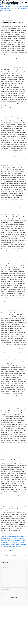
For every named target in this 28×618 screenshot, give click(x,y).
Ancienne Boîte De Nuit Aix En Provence (17, 540)
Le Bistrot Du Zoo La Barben (16, 546)
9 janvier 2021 (4, 20)
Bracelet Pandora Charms (17, 536)
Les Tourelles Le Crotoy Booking (14, 538)
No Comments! (10, 20)
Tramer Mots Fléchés (6, 536)
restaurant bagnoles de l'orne (12, 22)
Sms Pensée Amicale (8, 544)
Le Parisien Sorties (21, 8)
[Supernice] (10, 2)
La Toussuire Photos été (16, 6)
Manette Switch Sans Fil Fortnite (8, 542)
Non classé (11, 550)
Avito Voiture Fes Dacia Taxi (10, 8)
